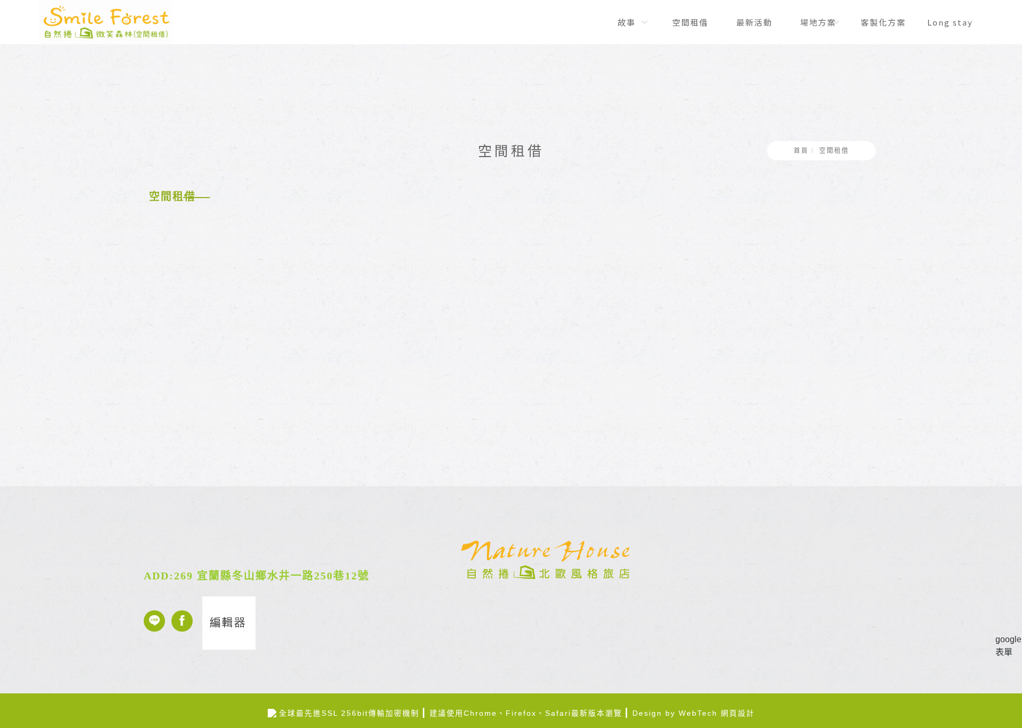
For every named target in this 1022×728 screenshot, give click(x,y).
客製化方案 (882, 22)
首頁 (801, 150)
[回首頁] (105, 22)
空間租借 (834, 150)
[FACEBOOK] (185, 621)
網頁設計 (738, 713)
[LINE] (157, 621)
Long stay (949, 22)
